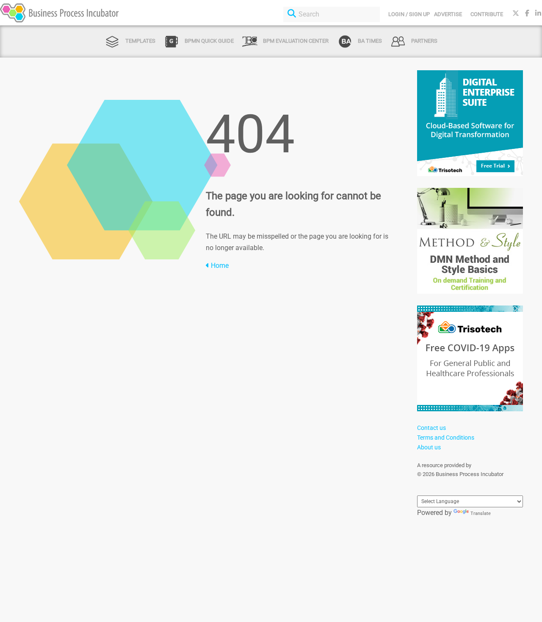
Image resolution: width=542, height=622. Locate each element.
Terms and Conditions (445, 437)
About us (429, 447)
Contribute (486, 14)
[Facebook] (527, 13)
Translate (480, 513)
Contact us (431, 427)
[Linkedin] (538, 13)
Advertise (448, 14)
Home (219, 265)
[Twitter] (515, 13)
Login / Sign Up (409, 14)
